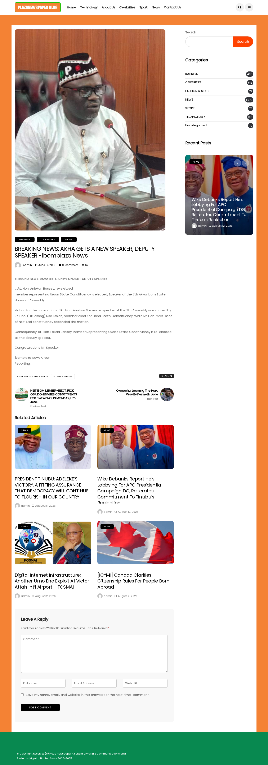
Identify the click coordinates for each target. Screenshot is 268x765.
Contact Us (172, 7)
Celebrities (127, 7)
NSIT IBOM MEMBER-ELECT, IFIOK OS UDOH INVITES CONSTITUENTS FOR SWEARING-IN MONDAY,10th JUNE (53, 398)
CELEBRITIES (48, 239)
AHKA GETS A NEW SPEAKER (33, 376)
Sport (143, 7)
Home (71, 7)
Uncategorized (196, 125)
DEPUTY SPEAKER (63, 376)
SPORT (190, 108)
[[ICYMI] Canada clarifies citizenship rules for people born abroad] (135, 542)
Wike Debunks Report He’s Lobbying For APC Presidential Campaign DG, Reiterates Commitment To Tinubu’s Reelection (129, 491)
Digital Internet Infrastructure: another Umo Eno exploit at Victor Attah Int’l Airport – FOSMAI (52, 581)
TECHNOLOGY (195, 117)
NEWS (68, 239)
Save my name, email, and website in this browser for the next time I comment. (87, 695)
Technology (89, 7)
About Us (108, 7)
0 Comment (70, 265)
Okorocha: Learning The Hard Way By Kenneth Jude (137, 394)
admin (27, 265)
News (156, 7)
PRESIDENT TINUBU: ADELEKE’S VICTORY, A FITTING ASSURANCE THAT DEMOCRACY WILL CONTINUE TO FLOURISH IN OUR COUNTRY (52, 488)
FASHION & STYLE (197, 91)
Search (190, 32)
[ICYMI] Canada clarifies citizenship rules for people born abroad (133, 581)
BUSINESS (24, 239)
